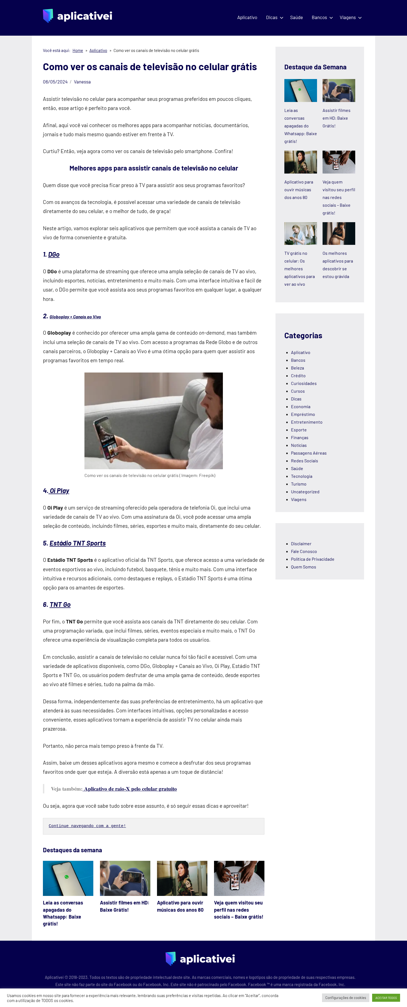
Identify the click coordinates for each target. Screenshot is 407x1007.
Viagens (348, 17)
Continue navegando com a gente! (87, 826)
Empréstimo (303, 414)
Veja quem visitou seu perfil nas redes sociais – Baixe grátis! (238, 909)
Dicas (271, 17)
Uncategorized (305, 491)
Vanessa (82, 81)
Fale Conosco (304, 551)
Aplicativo (247, 17)
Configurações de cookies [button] (345, 997)
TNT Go (60, 604)
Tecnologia (301, 476)
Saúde (296, 17)
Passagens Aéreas (309, 452)
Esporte (299, 429)
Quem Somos (303, 566)
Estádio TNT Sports (78, 543)
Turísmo (298, 483)
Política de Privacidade (312, 559)
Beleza (297, 367)
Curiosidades (304, 383)
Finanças (299, 437)
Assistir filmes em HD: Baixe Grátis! (337, 117)
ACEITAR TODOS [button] (386, 998)
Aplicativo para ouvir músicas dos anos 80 (298, 189)
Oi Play (58, 490)
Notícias (299, 445)
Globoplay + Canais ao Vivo (75, 316)
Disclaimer (301, 543)
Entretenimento (307, 421)
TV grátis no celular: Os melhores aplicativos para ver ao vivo (299, 268)
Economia (300, 406)
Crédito (298, 375)
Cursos (298, 391)
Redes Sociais (304, 460)
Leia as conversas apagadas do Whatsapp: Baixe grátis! (300, 125)
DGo (54, 254)
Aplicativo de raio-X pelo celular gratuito (130, 788)
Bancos (319, 17)
